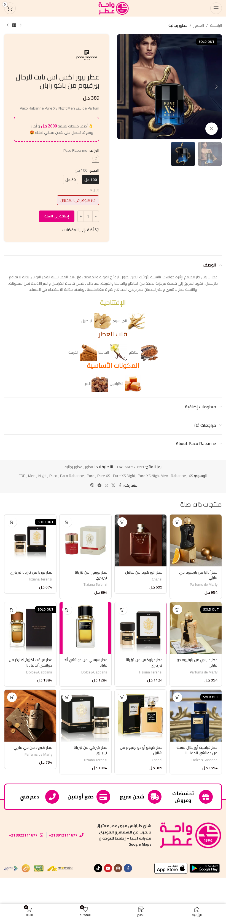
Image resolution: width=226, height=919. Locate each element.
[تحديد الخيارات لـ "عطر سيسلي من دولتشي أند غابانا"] (67, 609)
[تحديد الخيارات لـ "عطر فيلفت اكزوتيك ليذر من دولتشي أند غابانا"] (12, 609)
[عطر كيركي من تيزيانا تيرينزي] (85, 716)
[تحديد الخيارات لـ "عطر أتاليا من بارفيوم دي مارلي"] (177, 522)
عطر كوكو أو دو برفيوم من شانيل (141, 750)
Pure (91, 475)
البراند (94, 150)
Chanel (157, 579)
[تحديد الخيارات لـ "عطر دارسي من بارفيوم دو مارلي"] (177, 609)
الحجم (94, 170)
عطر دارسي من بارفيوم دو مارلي (197, 662)
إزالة (92, 190)
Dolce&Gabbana (94, 672)
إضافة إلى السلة (56, 216)
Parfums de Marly (203, 584)
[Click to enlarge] (211, 128)
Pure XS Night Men (153, 475)
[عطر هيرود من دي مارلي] (30, 716)
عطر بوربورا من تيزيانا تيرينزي (91, 575)
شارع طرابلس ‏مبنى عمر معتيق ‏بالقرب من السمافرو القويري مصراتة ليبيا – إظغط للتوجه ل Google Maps (123, 835)
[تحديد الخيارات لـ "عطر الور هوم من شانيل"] (122, 522)
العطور (198, 25)
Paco (53, 475)
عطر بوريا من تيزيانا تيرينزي (31, 572)
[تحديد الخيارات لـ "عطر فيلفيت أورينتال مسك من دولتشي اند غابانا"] (177, 697)
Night (42, 475)
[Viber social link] (92, 485)
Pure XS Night (124, 475)
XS (191, 475)
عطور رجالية (177, 25)
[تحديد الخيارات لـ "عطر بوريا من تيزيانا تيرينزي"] (12, 522)
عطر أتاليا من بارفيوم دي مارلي (198, 575)
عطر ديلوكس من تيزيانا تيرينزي (144, 662)
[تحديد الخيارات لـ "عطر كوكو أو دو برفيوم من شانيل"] (122, 697)
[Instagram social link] (118, 868)
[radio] (95, 158)
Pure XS (103, 475)
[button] (216, 86)
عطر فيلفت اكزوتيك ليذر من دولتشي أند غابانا (30, 662)
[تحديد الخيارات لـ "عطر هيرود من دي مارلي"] (12, 697)
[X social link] (113, 485)
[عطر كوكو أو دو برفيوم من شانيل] (140, 716)
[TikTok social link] (98, 868)
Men (32, 475)
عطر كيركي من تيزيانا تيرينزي (90, 750)
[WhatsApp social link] (106, 485)
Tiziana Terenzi (95, 584)
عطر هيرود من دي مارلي (33, 747)
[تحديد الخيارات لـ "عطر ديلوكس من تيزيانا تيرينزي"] (122, 609)
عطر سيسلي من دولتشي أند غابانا (85, 662)
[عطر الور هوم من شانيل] (140, 540)
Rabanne (178, 475)
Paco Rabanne (72, 475)
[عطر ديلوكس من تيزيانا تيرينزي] (140, 628)
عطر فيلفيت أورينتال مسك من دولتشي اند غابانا (196, 750)
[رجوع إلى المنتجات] (14, 25)
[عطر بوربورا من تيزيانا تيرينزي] (85, 540)
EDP (22, 475)
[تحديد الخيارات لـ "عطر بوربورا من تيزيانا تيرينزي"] (67, 522)
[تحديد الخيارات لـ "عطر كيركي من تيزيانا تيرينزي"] (67, 697)
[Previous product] (20, 25)
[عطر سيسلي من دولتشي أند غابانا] (85, 628)
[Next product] (7, 25)
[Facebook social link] (120, 485)
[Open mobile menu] (216, 8)
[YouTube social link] (108, 868)
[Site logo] (113, 8)
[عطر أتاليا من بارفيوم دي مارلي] (196, 540)
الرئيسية (216, 25)
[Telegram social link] (99, 485)
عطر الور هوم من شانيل (143, 572)
